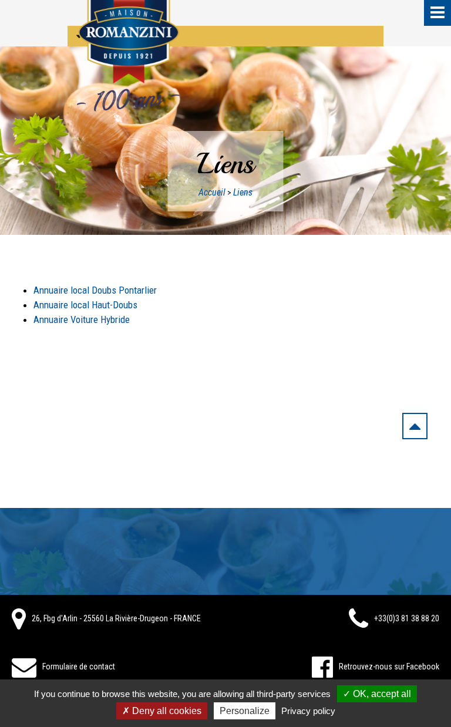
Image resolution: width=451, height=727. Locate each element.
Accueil (212, 192)
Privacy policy (308, 711)
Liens (243, 192)
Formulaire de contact (78, 666)
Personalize (245, 711)
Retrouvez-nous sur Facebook (389, 666)
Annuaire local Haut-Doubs (85, 305)
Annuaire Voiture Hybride (81, 319)
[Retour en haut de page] (415, 429)
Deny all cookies (165, 711)
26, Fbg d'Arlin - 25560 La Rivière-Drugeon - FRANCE (116, 618)
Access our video (119, 36)
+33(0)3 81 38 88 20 (406, 618)
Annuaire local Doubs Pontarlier (95, 290)
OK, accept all (381, 694)
